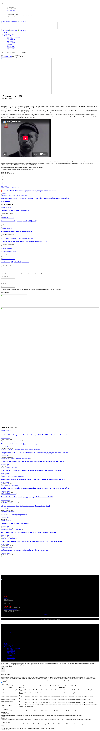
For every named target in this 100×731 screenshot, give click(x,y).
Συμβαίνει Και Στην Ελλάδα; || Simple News (15, 210)
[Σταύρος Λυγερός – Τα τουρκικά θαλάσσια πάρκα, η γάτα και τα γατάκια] (6, 547)
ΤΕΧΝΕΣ (9, 44)
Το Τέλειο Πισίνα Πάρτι (8, 252)
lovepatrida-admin (5, 201)
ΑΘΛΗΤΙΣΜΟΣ (11, 40)
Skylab (57, 619)
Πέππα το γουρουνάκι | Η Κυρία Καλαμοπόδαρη (16, 231)
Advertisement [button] (4, 721)
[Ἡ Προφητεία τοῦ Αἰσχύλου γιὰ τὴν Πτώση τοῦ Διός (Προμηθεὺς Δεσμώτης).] (9, 502)
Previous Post (4, 186)
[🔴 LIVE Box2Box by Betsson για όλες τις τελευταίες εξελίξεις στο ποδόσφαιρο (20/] (10, 187)
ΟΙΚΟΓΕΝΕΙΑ (11, 48)
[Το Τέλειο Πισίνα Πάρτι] (6, 248)
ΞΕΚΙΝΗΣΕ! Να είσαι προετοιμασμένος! (14, 514)
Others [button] (2, 725)
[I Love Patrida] (13, 21)
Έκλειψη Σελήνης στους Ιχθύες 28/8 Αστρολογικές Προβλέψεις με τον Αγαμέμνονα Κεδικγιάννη (31, 541)
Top (2, 621)
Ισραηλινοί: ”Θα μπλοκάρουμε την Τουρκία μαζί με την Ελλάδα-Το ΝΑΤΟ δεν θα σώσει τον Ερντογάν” (34, 435)
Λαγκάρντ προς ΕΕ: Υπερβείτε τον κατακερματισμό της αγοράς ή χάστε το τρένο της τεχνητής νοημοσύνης (35, 488)
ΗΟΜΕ (6, 32)
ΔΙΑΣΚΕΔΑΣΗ (11, 42)
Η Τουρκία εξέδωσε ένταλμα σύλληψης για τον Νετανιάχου (19, 444)
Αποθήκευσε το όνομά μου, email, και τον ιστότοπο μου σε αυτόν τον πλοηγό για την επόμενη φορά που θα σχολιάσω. (32, 289)
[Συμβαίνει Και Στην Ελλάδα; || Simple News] (6, 207)
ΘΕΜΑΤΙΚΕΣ (7, 35)
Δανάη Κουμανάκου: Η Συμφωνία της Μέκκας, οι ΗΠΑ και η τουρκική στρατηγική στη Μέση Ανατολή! (34, 452)
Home (2, 57)
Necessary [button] (3, 681)
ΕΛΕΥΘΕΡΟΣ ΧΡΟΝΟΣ (13, 37)
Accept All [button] (11, 666)
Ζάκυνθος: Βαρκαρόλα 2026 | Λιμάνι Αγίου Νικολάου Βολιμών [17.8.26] (24, 241)
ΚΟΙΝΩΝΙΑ (10, 41)
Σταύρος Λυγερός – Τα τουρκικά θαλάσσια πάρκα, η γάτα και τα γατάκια (24, 550)
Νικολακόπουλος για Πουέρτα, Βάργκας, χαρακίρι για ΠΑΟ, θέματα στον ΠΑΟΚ (27, 497)
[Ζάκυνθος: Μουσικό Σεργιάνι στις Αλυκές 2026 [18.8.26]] (7, 218)
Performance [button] (4, 712)
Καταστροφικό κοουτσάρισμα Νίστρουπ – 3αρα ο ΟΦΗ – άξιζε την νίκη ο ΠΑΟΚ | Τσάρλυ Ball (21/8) (33, 479)
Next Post (3, 193)
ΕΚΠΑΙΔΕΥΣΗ (11, 47)
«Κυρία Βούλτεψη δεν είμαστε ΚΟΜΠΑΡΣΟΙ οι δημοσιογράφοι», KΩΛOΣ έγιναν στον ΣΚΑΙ (31, 470)
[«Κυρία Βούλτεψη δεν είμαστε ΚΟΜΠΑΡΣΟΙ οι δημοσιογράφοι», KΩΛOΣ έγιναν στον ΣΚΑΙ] (9, 467)
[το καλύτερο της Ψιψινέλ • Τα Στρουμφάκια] (8, 259)
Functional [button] (3, 707)
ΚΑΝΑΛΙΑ (7, 49)
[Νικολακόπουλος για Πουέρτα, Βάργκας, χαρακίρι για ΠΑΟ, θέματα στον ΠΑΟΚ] (8, 494)
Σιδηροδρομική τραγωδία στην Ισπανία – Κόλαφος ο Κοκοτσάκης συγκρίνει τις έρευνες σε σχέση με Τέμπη (35, 198)
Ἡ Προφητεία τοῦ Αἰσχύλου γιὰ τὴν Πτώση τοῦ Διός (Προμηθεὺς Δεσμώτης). (25, 506)
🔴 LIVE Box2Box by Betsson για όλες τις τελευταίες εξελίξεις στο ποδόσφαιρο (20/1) (28, 191)
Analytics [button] (3, 716)
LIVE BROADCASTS (9, 34)
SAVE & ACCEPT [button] (5, 729)
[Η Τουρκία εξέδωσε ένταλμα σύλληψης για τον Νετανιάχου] (11, 440)
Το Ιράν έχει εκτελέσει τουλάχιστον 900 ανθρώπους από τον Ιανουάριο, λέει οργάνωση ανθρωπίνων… (33, 461)
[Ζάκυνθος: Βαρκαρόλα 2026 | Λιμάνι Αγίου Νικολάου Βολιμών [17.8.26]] (17, 238)
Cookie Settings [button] (4, 666)
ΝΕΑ (8, 45)
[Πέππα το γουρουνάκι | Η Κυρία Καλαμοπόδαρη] (6, 228)
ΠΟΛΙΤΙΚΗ (10, 38)
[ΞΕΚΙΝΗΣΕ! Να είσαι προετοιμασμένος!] (7, 511)
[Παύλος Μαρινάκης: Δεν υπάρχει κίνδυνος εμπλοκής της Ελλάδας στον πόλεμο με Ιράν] (11, 529)
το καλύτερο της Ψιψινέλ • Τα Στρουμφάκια (15, 262)
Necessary (5, 683)
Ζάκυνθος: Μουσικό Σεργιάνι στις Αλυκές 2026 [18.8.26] (19, 221)
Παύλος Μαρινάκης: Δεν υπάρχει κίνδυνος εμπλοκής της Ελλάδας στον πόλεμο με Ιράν (28, 532)
